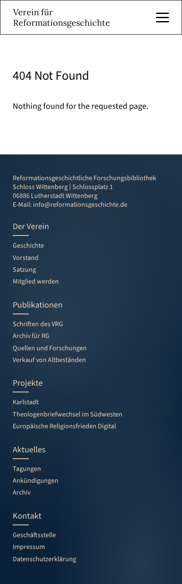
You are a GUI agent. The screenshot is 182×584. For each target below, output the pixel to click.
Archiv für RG (31, 336)
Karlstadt (26, 402)
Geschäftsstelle (34, 535)
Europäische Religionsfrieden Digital (64, 426)
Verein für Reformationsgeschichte (61, 17)
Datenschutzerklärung (44, 559)
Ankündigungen (35, 480)
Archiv (21, 492)
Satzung (24, 269)
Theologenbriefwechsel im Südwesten (67, 414)
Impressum (29, 547)
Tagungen (27, 468)
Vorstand (26, 257)
